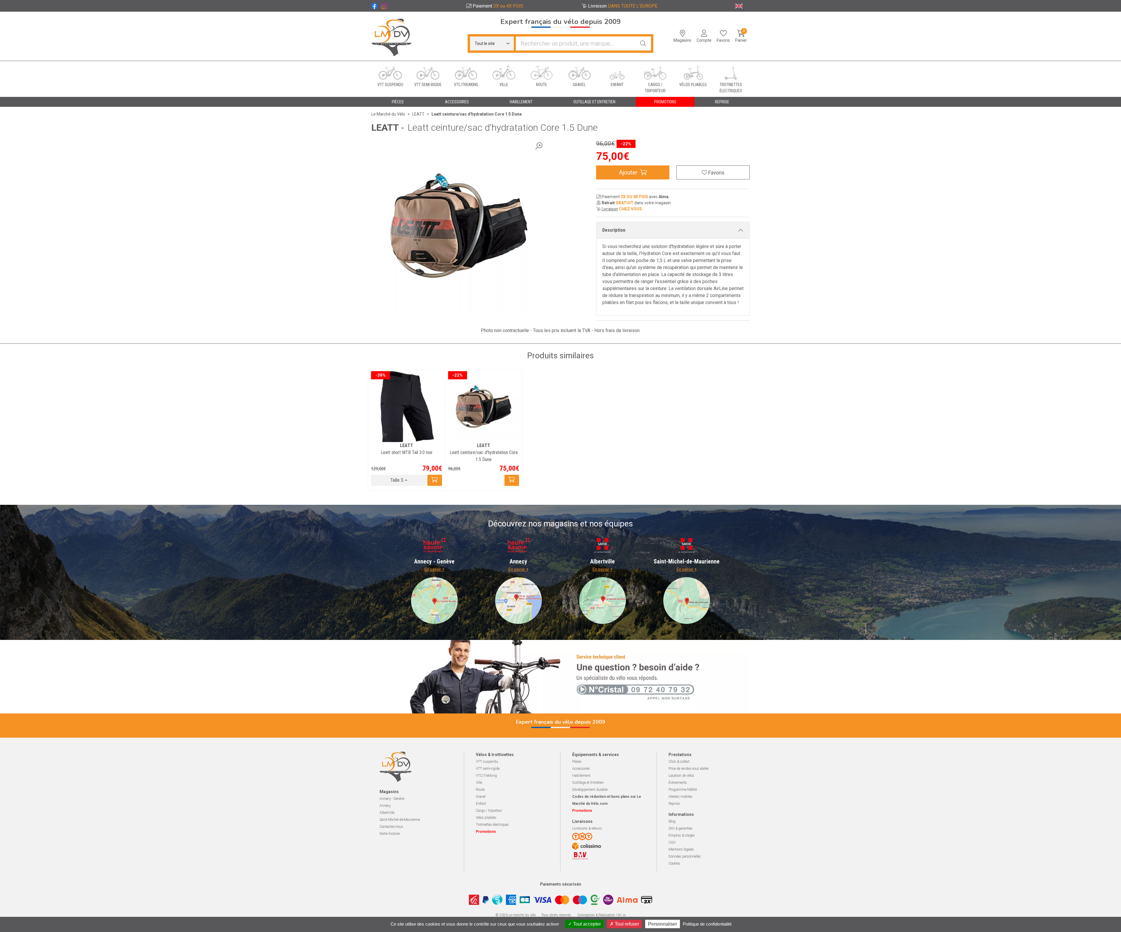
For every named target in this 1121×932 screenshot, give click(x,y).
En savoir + (434, 569)
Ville (479, 783)
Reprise (674, 804)
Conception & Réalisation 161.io (601, 915)
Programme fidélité (683, 790)
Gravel (480, 797)
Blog (672, 821)
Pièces (577, 762)
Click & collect (679, 762)
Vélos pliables (486, 818)
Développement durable (590, 790)
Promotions (665, 102)
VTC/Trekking (486, 776)
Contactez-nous (391, 827)
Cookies (674, 863)
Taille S (396, 480)
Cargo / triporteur (489, 811)
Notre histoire (390, 834)
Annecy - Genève (392, 799)
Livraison (610, 209)
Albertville (387, 813)
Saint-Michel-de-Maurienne (400, 820)
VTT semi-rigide (487, 769)
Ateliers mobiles (680, 797)
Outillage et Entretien (588, 783)
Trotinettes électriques (492, 825)
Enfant (481, 804)
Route (480, 790)
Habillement (581, 776)
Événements (678, 783)
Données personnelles (685, 856)
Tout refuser (626, 923)
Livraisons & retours (587, 828)
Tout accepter (586, 923)
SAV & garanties (680, 828)
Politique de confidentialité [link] (707, 923)
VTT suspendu (487, 762)
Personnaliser (662, 923)
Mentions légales (681, 849)
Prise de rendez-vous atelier (689, 769)
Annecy (385, 806)
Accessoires (581, 769)
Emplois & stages (682, 835)
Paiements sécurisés (560, 884)
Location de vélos (681, 776)
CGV (672, 842)
